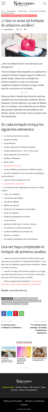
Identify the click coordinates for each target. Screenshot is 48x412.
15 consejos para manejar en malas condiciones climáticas (38, 328)
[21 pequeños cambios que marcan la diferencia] (24, 352)
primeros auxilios (31, 301)
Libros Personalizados (28, 390)
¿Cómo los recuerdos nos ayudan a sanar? (7, 360)
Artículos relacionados (24, 342)
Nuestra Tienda (22, 387)
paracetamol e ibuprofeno (14, 184)
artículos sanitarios (26, 298)
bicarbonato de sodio (12, 166)
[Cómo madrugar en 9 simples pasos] (39, 352)
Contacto (24, 405)
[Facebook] (3, 313)
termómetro (9, 304)
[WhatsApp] (21, 313)
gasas (17, 301)
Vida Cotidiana (11, 11)
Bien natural (34, 387)
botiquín (7, 301)
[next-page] (26, 367)
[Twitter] (9, 313)
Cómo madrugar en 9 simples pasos (39, 359)
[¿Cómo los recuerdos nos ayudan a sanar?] (8, 352)
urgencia (22, 304)
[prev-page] (22, 367)
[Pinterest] (15, 313)
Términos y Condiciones (35, 401)
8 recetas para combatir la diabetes (11, 326)
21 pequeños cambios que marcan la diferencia (21, 361)
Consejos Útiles (22, 11)
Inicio (2, 11)
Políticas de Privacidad (13, 401)
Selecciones (8, 29)
